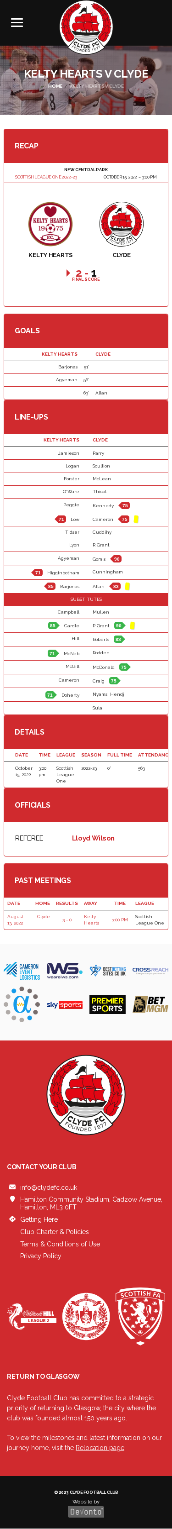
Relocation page (100, 1447)
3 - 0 (67, 919)
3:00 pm (120, 919)
